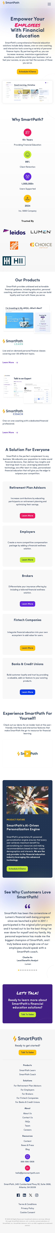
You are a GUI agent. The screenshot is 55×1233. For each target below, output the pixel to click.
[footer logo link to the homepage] (27, 1039)
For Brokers (27, 1094)
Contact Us (27, 1118)
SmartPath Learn (27, 1071)
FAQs (27, 1122)
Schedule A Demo (27, 72)
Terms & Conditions (27, 1204)
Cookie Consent (27, 1213)
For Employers (27, 1090)
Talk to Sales (27, 1015)
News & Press (27, 1145)
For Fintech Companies (27, 1098)
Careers (27, 1130)
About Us (27, 1114)
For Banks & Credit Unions (27, 1102)
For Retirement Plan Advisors (27, 1086)
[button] (49, 4)
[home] (11, 2)
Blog (27, 1150)
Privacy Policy (27, 1208)
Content (27, 1141)
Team (27, 1126)
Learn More (27, 516)
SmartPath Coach (27, 1075)
